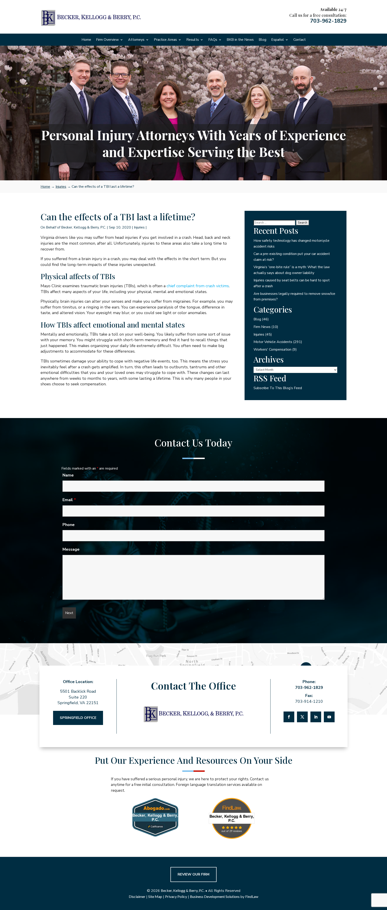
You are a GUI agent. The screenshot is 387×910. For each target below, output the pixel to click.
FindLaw (251, 896)
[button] (382, 877)
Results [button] (192, 40)
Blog (262, 40)
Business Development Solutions (215, 896)
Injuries (139, 227)
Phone (68, 524)
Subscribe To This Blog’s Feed (278, 388)
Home (86, 40)
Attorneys (136, 40)
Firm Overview (107, 40)
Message (71, 549)
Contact (299, 40)
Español (277, 40)
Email (69, 499)
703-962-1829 (328, 20)
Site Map (155, 896)
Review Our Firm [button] (193, 874)
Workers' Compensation (272, 349)
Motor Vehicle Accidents (273, 341)
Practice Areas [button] (165, 40)
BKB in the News (240, 40)
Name (68, 475)
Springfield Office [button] (78, 717)
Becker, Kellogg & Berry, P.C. (83, 227)
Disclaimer (137, 896)
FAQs (212, 40)
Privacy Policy (176, 896)
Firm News (262, 326)
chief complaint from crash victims (198, 286)
